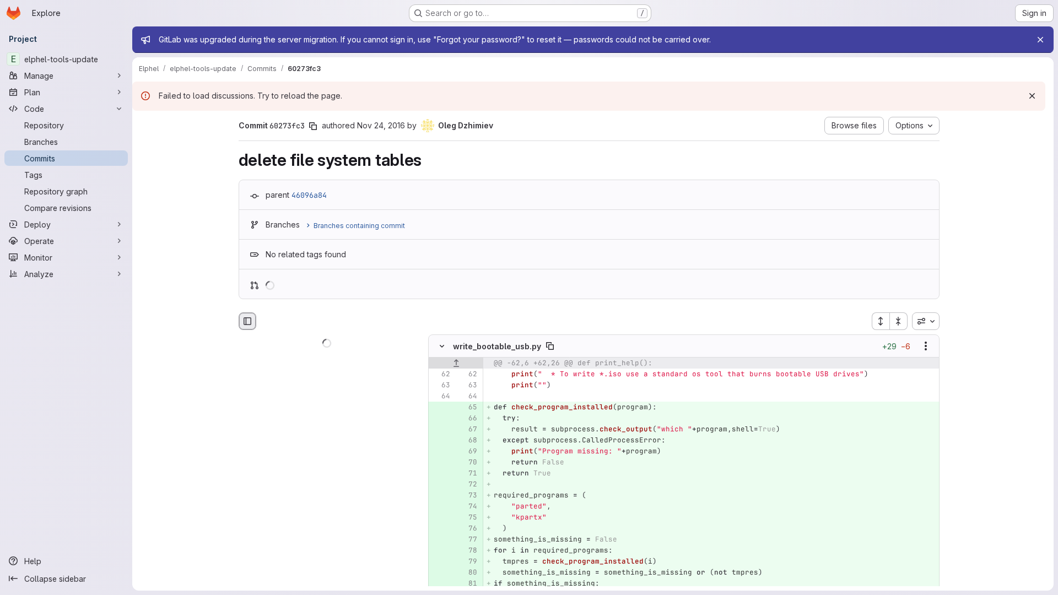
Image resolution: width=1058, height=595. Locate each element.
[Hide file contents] (442, 346)
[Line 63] (440, 385)
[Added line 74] (467, 506)
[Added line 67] (467, 429)
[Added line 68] (467, 440)
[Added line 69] (467, 451)
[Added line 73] (467, 495)
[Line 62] (440, 374)
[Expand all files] (880, 321)
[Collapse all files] (899, 321)
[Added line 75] (467, 517)
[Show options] (925, 346)
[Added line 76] (467, 528)
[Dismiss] (1032, 95)
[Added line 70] (467, 462)
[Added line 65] (467, 407)
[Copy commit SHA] (313, 126)
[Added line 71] (467, 473)
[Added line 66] (467, 418)
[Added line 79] (467, 561)
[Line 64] (440, 396)
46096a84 (309, 195)
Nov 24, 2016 (381, 125)
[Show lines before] (456, 363)
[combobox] (926, 321)
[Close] (1040, 39)
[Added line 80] (467, 572)
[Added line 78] (467, 550)
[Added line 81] (467, 583)
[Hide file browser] (247, 321)
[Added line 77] (467, 539)
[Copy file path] (550, 346)
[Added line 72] (467, 484)
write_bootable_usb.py (497, 346)
